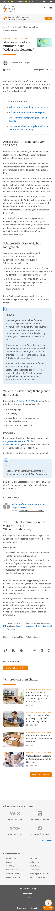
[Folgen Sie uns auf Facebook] (51, 1)
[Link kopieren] (5, 650)
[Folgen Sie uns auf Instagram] (47, 1)
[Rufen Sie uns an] (40, 1)
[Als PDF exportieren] (13, 650)
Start (5, 27)
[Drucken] (21, 650)
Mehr (49, 18)
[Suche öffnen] (45, 8)
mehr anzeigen (46, 840)
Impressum (27, 893)
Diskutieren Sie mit (15, 668)
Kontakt (27, 897)
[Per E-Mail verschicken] (34, 650)
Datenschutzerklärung (27, 889)
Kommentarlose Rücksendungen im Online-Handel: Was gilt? (39, 738)
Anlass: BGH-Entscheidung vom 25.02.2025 (28, 107)
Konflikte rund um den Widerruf (15, 39)
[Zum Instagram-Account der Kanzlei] (49, 650)
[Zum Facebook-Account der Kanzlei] (42, 650)
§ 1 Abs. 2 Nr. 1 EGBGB (27, 401)
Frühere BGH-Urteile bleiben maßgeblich (28, 112)
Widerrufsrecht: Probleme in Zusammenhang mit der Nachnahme (39, 759)
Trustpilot (26, 1)
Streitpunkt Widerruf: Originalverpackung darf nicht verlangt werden (38, 718)
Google (10, 1)
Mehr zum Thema (40, 774)
